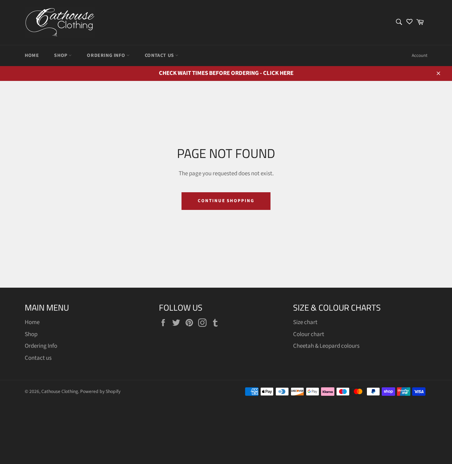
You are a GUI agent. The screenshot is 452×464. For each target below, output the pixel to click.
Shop (61, 55)
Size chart (305, 322)
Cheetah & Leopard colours (326, 346)
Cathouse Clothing (59, 391)
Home (32, 55)
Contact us (160, 55)
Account (419, 55)
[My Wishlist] (409, 22)
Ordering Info (106, 55)
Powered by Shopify (100, 391)
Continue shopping (226, 201)
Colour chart (308, 334)
